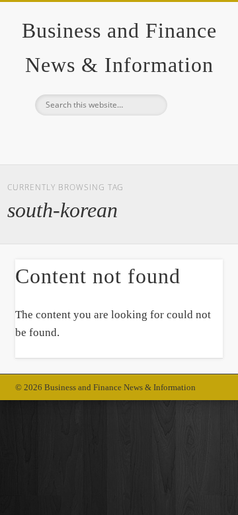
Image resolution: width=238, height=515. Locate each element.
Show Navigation (191, 118)
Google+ (117, 138)
